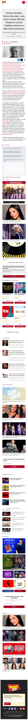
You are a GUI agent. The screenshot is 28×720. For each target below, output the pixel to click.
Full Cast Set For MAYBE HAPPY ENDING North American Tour (13, 670)
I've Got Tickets (7, 302)
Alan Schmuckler (11, 68)
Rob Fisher (18, 65)
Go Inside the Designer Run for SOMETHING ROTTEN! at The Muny (18, 524)
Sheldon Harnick (12, 92)
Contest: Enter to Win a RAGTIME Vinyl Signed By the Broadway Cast (14, 655)
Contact (16, 711)
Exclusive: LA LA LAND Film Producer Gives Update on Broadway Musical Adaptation (12, 152)
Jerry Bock (16, 107)
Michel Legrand (6, 121)
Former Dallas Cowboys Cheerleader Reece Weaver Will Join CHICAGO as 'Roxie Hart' (13, 627)
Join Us (20, 711)
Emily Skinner (14, 70)
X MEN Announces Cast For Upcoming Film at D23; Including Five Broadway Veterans (12, 156)
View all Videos (5, 533)
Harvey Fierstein (11, 65)
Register (16, 2)
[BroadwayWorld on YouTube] (24, 708)
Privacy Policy (17, 716)
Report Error (21, 713)
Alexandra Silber (6, 70)
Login (20, 2)
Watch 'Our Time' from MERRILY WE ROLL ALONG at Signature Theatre (18, 519)
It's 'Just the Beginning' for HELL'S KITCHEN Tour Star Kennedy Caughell (18, 514)
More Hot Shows (8, 590)
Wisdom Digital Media (17, 715)
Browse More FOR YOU (16, 262)
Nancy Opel (15, 67)
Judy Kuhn (8, 67)
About (12, 711)
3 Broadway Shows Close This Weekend (13, 641)
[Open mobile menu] (26, 2)
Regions (12, 712)
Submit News (6, 712)
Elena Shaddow (20, 68)
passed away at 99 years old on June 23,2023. (13, 93)
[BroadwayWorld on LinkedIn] (15, 708)
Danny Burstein (6, 64)
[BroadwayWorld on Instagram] (12, 708)
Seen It (7, 300)
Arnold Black (8, 125)
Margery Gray (6, 139)
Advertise (8, 711)
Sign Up (7, 703)
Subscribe (14, 466)
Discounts (20, 590)
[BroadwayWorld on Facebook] (9, 708)
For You (8, 179)
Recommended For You (7, 474)
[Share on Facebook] (19, 60)
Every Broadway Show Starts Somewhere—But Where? (13, 160)
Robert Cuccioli (14, 64)
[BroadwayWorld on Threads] (21, 708)
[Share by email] (24, 60)
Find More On (13, 332)
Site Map (16, 712)
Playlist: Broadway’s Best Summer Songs (11, 148)
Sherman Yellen (13, 71)
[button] (23, 2)
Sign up (14, 606)
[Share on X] (21, 60)
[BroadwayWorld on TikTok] (18, 708)
